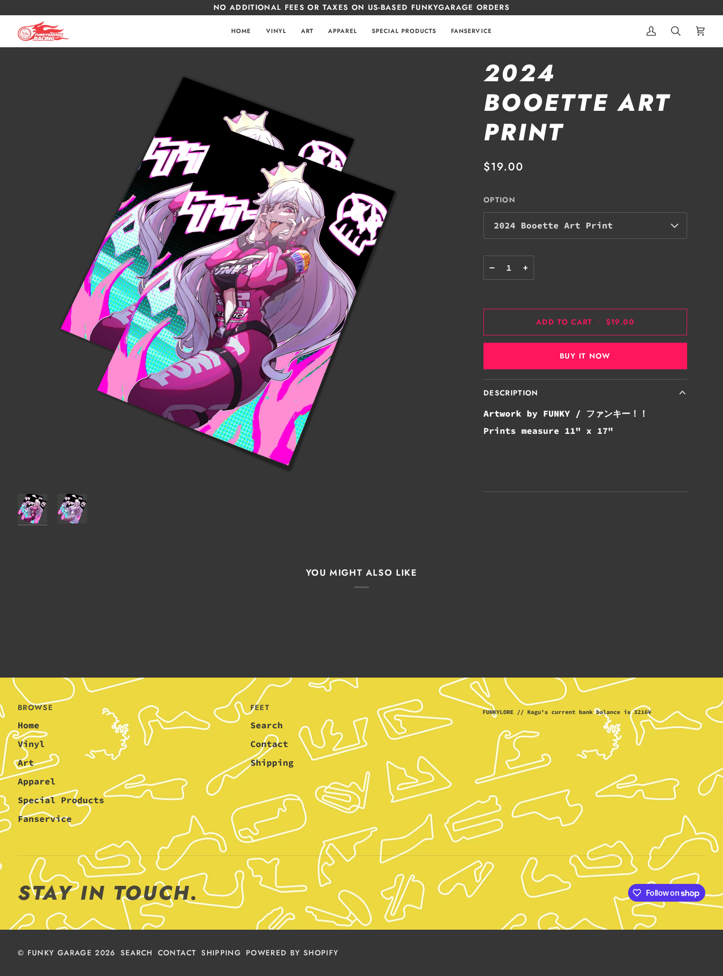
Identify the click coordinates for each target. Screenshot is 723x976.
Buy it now (585, 356)
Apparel (37, 781)
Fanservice (45, 818)
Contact (269, 743)
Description (511, 393)
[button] (276, 31)
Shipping (272, 762)
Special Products (61, 800)
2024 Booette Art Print (553, 225)
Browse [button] (35, 707)
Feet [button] (260, 707)
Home (28, 725)
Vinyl (31, 743)
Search (266, 725)
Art (26, 762)
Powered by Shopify (292, 952)
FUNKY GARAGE (60, 952)
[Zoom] (233, 274)
